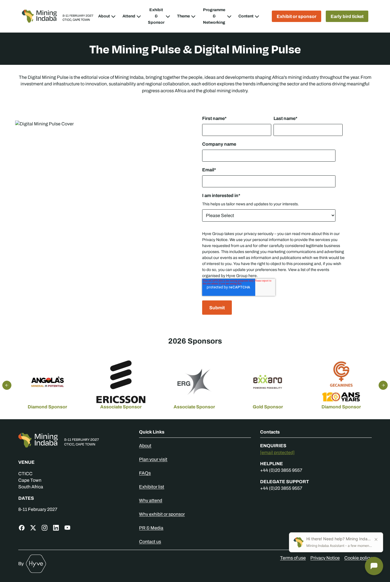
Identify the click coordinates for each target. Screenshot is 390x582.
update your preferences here (259, 270)
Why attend (150, 500)
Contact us (150, 541)
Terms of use (293, 558)
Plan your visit (153, 459)
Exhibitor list (151, 486)
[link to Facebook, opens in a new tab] (21, 527)
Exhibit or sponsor (296, 16)
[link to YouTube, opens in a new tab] (67, 527)
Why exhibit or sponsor (162, 514)
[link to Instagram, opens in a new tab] (44, 527)
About (145, 445)
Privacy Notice (215, 240)
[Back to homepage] (74, 440)
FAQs (145, 473)
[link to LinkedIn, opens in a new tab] (56, 527)
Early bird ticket (347, 16)
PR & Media (151, 528)
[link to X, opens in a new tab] (33, 527)
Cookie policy (358, 558)
